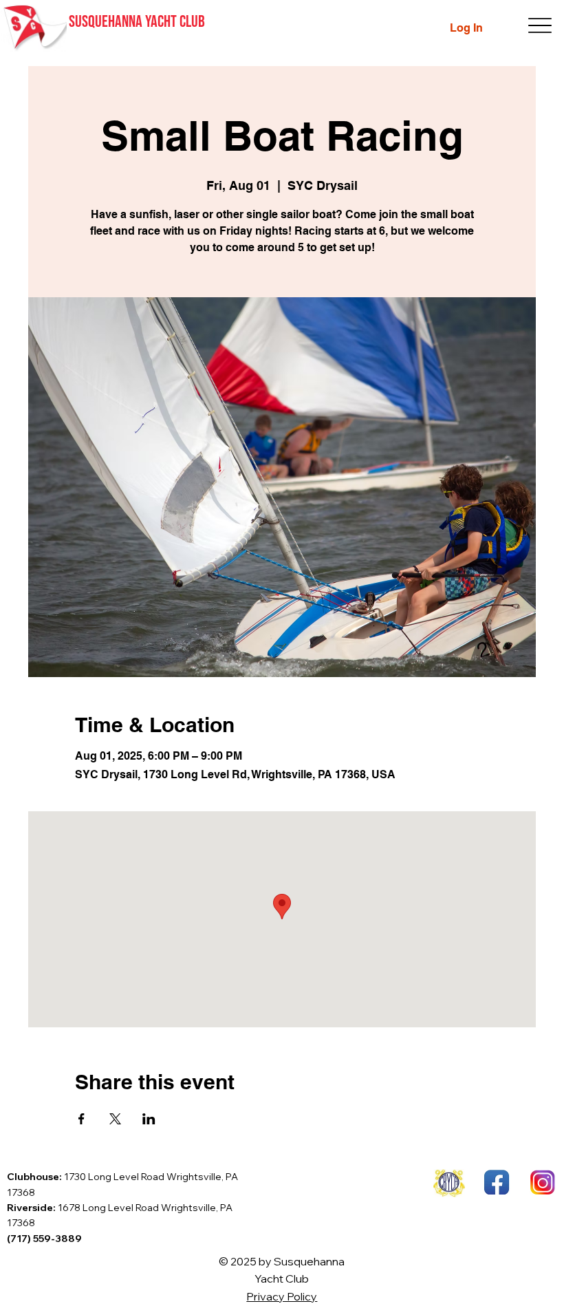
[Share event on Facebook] (81, 1118)
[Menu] (540, 26)
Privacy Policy (281, 1296)
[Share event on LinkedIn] (148, 1118)
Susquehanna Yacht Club (137, 22)
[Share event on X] (115, 1118)
